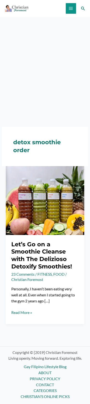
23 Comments (23, 274)
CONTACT (45, 385)
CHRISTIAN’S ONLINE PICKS (45, 396)
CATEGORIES (45, 390)
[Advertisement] (45, 64)
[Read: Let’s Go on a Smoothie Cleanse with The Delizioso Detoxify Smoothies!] (45, 200)
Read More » (21, 313)
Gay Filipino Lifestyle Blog (45, 367)
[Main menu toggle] (71, 8)
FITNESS (44, 274)
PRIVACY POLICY (45, 379)
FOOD (59, 274)
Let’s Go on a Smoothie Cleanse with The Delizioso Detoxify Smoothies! (41, 255)
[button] (83, 9)
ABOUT (45, 373)
